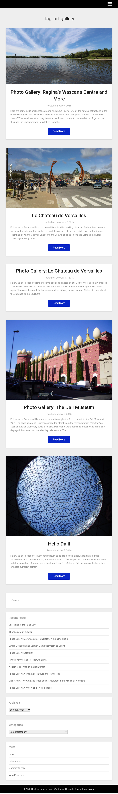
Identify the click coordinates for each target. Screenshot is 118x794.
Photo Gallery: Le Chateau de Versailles (59, 271)
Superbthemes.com (84, 789)
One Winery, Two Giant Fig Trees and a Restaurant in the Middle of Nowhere (47, 680)
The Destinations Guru (23, 4)
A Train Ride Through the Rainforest (27, 667)
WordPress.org (16, 775)
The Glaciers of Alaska (20, 632)
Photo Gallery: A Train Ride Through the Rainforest (34, 673)
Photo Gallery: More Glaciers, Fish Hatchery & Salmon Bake (38, 639)
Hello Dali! (59, 544)
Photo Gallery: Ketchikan (21, 653)
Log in (12, 754)
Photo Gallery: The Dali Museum (59, 407)
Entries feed (15, 761)
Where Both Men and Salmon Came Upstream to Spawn (37, 645)
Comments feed (17, 768)
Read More (59, 131)
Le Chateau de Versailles (59, 215)
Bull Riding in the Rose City (22, 625)
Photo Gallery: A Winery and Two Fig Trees (30, 687)
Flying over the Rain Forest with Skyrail (28, 659)
